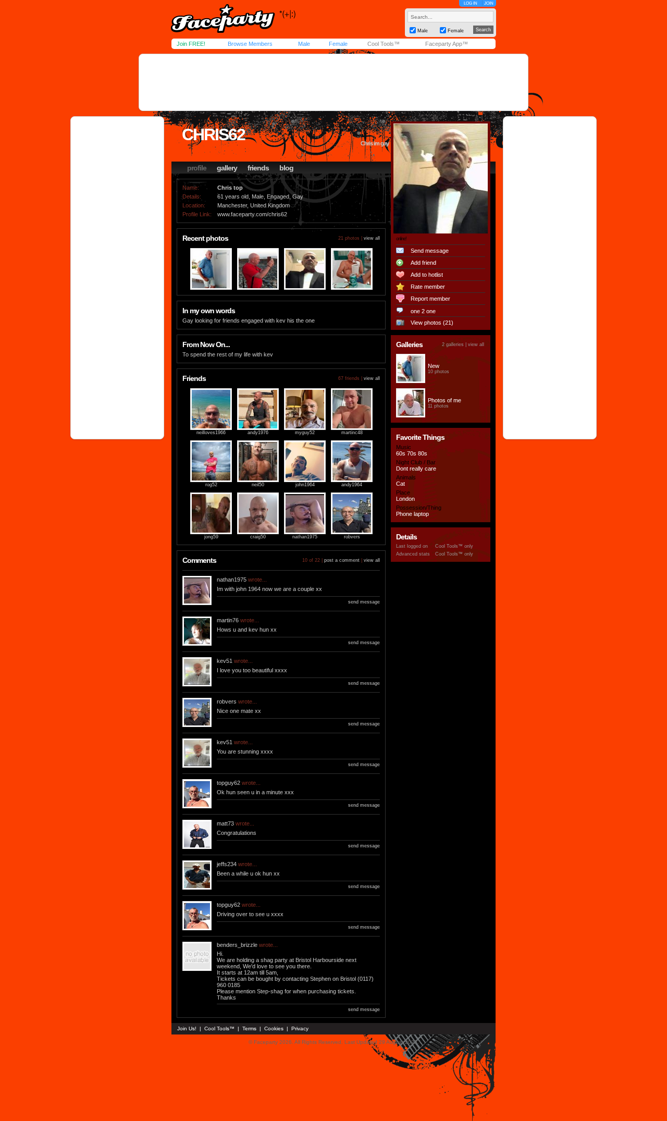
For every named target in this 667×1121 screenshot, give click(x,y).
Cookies (273, 1028)
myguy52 (305, 432)
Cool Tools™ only (454, 546)
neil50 (258, 484)
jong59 (211, 536)
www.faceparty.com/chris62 (252, 214)
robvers (352, 536)
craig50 (258, 536)
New (433, 366)
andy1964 (351, 484)
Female (338, 44)
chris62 (213, 134)
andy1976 (258, 432)
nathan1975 (304, 536)
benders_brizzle (237, 945)
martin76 (228, 620)
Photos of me (444, 400)
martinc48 (352, 432)
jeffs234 (227, 864)
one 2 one (423, 311)
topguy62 (228, 783)
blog (286, 168)
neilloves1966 (211, 432)
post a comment (342, 560)
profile (196, 168)
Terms (249, 1028)
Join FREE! (191, 44)
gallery (227, 168)
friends (258, 168)
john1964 (305, 484)
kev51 (224, 661)
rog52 (211, 484)
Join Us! (186, 1028)
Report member (430, 298)
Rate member (428, 287)
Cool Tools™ (383, 44)
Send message (430, 251)
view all (372, 238)
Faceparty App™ (446, 44)
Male (304, 44)
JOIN (488, 3)
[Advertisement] (333, 82)
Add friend (423, 263)
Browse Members (250, 44)
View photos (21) (432, 322)
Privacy (299, 1028)
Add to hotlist (427, 275)
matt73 (225, 823)
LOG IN (470, 3)
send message (364, 602)
